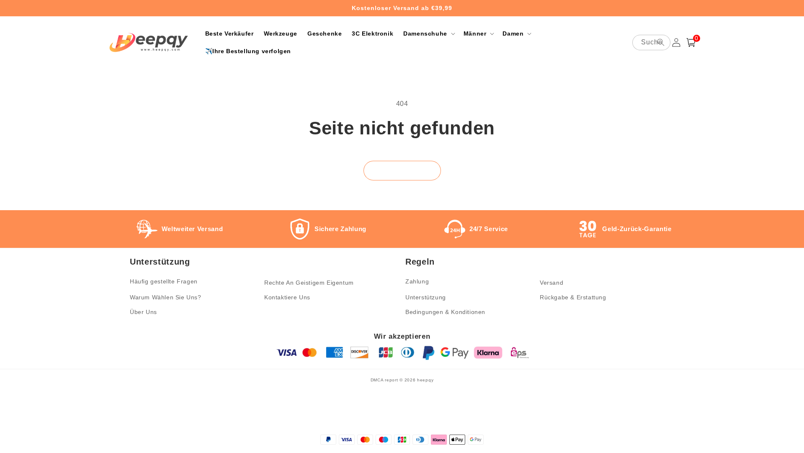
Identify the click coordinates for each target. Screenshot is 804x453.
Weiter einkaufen (402, 170)
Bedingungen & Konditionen (445, 312)
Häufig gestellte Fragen (164, 281)
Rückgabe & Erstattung (573, 297)
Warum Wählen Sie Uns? (165, 297)
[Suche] (661, 42)
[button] (428, 33)
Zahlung (417, 281)
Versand (551, 282)
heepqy (425, 380)
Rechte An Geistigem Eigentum (309, 282)
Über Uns (143, 312)
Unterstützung (425, 297)
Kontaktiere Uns (287, 297)
